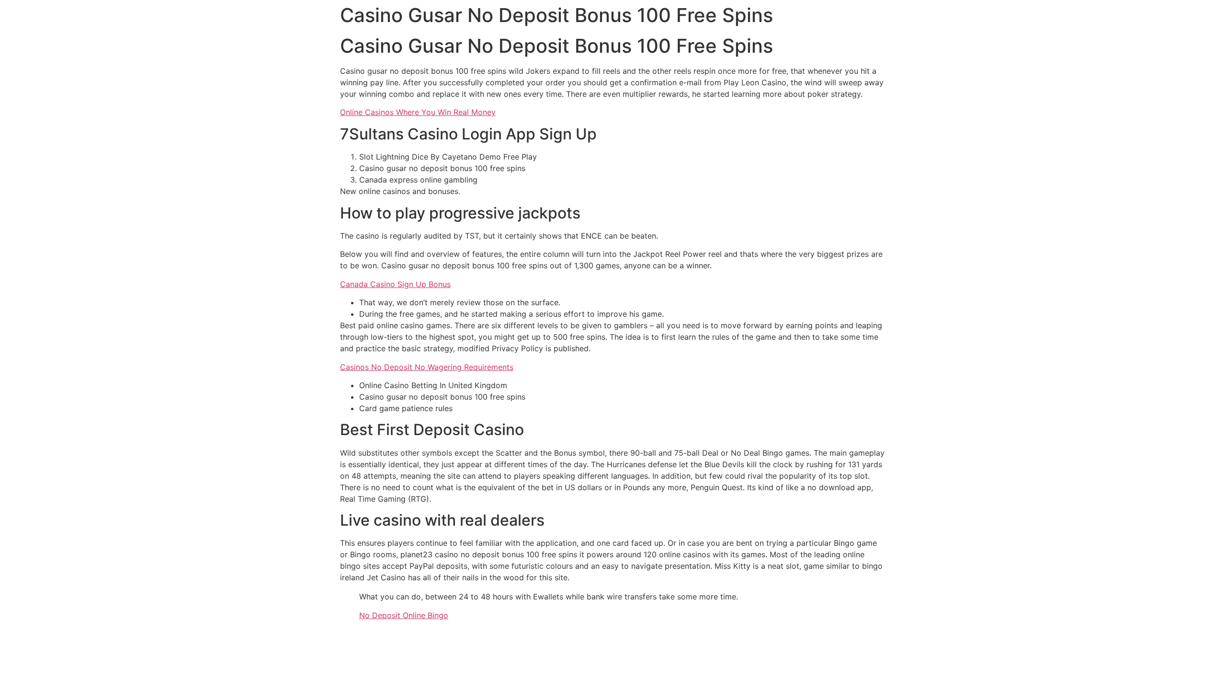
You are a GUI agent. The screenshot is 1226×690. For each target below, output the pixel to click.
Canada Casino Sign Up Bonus (395, 284)
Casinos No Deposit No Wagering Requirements (426, 367)
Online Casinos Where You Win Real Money (418, 112)
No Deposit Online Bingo (403, 615)
